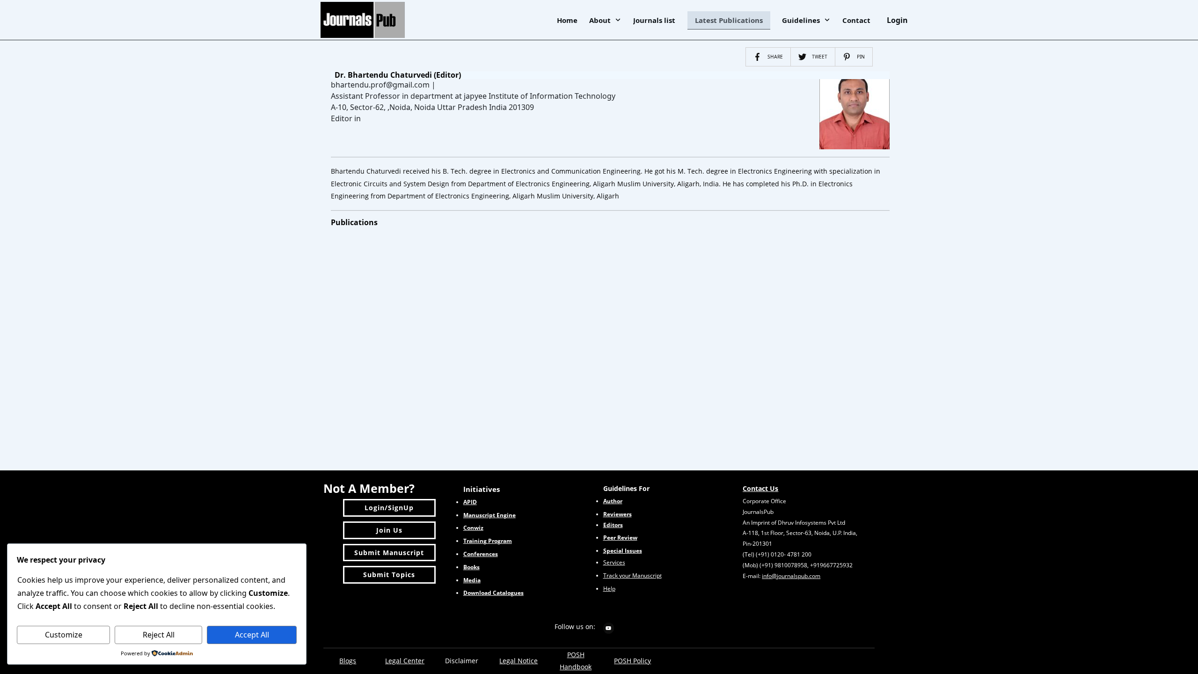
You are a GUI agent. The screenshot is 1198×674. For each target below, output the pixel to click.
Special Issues (622, 551)
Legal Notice (518, 660)
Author (612, 501)
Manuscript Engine (489, 515)
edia (472, 580)
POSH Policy (632, 660)
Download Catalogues (493, 593)
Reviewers (617, 514)
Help (609, 589)
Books (471, 567)
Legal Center (404, 660)
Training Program (487, 541)
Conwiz (473, 528)
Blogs (347, 660)
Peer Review (620, 538)
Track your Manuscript (632, 575)
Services (614, 562)
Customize (63, 635)
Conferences (480, 554)
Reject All (159, 635)
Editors (613, 525)
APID (470, 502)
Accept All (252, 635)
